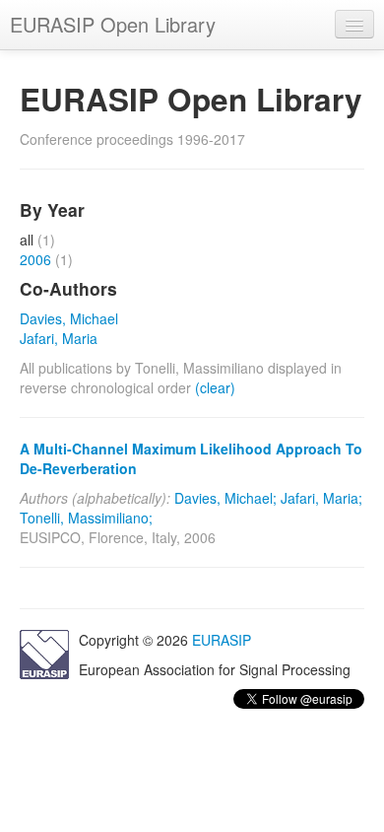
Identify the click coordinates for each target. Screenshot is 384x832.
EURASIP (221, 640)
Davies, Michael (69, 318)
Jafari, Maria (58, 338)
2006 (35, 259)
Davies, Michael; (225, 498)
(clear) (215, 387)
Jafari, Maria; (321, 498)
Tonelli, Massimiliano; (86, 517)
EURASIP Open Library (113, 24)
